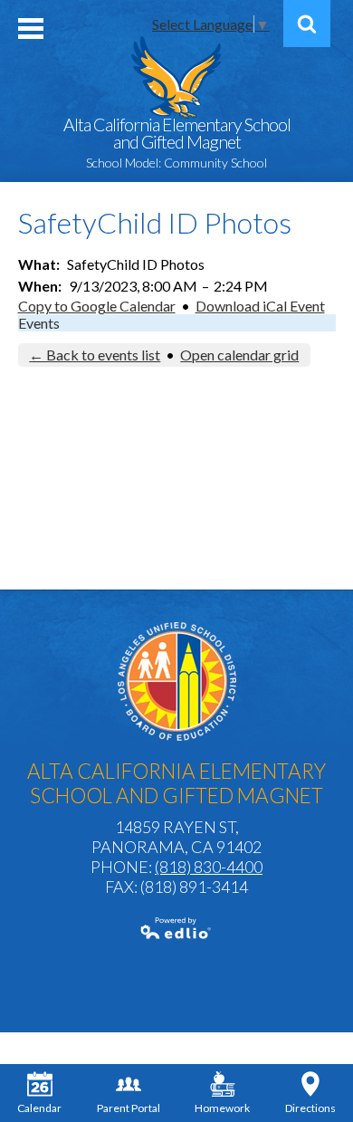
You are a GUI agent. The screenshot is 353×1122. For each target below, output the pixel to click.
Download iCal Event (260, 305)
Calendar (39, 1108)
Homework (222, 1108)
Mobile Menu (30, 28)
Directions (310, 1108)
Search (306, 23)
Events (39, 322)
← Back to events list (94, 354)
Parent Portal (128, 1108)
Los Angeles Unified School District (177, 681)
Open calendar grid (239, 354)
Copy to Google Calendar (97, 305)
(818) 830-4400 (208, 867)
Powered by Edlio (176, 928)
